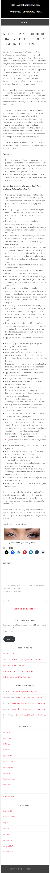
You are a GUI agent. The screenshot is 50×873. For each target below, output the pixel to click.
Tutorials (6, 790)
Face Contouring (9, 761)
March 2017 (7, 834)
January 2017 (8, 846)
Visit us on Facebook (25, 609)
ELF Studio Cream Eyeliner (35, 586)
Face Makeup (8, 767)
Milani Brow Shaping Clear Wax (14, 665)
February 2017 (8, 840)
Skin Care (6, 785)
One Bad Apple (8, 654)
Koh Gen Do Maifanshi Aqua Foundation (17, 677)
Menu (26, 22)
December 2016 (8, 852)
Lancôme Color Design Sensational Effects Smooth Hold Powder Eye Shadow (12, 588)
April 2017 (6, 828)
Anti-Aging (6, 732)
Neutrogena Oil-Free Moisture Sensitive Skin (18, 671)
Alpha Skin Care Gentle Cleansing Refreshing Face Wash (22, 659)
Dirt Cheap (7, 744)
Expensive (6, 750)
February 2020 (8, 811)
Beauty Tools (7, 738)
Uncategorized (8, 796)
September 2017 (9, 817)
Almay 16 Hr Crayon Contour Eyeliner (24, 691)
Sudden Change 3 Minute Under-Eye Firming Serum (29, 703)
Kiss (41, 58)
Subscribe (9, 639)
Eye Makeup (7, 755)
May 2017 (6, 823)
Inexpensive (7, 773)
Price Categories (9, 779)
